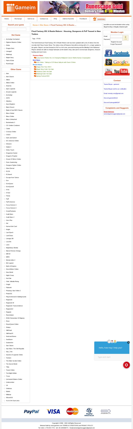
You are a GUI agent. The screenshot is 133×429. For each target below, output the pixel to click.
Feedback (83, 19)
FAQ (55, 19)
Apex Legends (10, 89)
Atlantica (8, 101)
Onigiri (8, 284)
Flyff (7, 199)
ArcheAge (9, 95)
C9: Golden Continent (13, 125)
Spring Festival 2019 (42, 76)
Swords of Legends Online (14, 355)
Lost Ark (8, 241)
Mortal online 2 (10, 260)
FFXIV (8, 193)
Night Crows (10, 275)
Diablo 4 (8, 147)
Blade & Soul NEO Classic (14, 110)
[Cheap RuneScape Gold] (84, 13)
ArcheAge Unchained (12, 39)
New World (9, 272)
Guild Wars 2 (10, 217)
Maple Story (10, 57)
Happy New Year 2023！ (44, 67)
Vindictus (9, 388)
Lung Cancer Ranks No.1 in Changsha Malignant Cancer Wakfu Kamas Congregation (63, 58)
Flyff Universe (10, 202)
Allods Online (10, 82)
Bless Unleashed (11, 119)
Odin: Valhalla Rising (12, 281)
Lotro (7, 245)
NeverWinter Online (12, 269)
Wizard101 (9, 397)
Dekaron (9, 144)
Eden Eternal (10, 168)
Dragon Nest (10, 48)
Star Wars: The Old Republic (15, 348)
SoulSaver (9, 339)
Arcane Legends (11, 92)
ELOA (8, 171)
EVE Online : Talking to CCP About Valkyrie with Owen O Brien (56, 62)
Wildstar (8, 394)
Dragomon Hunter (11, 153)
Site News (44, 25)
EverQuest (9, 183)
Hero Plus (9, 220)
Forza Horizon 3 (11, 205)
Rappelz (8, 312)
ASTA (8, 98)
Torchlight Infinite (11, 373)
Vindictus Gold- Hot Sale (44, 71)
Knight (8, 229)
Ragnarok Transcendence (14, 306)
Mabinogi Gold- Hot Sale (44, 74)
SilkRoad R (9, 333)
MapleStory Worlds (12, 248)
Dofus (8, 45)
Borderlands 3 (10, 122)
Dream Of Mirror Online (13, 159)
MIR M (8, 254)
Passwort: (107, 39)
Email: (106, 36)
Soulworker (9, 342)
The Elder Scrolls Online (13, 361)
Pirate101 (9, 293)
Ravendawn (10, 315)
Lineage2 (9, 51)
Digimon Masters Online (13, 42)
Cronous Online (11, 131)
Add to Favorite (68, 19)
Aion (7, 73)
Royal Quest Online (12, 324)
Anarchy (8, 86)
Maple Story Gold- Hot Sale (45, 69)
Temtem (8, 358)
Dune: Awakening (11, 162)
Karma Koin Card (11, 226)
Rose (7, 321)
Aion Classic (10, 76)
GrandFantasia (11, 211)
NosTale (8, 278)
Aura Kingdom (10, 104)
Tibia (7, 367)
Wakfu (8, 391)
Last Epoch (9, 232)
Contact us (44, 19)
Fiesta (8, 196)
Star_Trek (9, 351)
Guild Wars (9, 214)
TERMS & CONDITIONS (70, 425)
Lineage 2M (9, 238)
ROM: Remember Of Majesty (15, 318)
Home (6, 19)
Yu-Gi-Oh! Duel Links (12, 400)
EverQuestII (10, 186)
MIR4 (7, 257)
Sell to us (31, 19)
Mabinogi (9, 54)
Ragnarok (9, 299)
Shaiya (8, 327)
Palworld (8, 287)
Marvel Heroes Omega (13, 251)
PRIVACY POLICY (87, 425)
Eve (7, 180)
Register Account (116, 42)
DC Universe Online (12, 140)
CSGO (8, 134)
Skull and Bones (11, 336)
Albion (8, 79)
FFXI (7, 189)
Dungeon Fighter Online (13, 165)
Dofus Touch (10, 150)
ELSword (9, 174)
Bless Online (10, 116)
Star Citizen (9, 345)
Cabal (8, 128)
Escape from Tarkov (12, 177)
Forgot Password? (116, 44)
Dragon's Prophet (11, 156)
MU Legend (9, 263)
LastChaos (9, 235)
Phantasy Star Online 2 (13, 290)
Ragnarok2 (9, 309)
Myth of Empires (11, 266)
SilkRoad (9, 330)
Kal (7, 223)
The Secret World (11, 364)
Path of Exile (10, 60)
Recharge (18, 19)
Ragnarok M (10, 303)
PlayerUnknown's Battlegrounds (16, 296)
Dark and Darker (11, 138)
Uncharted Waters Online (14, 379)
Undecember (10, 382)
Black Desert (10, 107)
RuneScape (10, 63)
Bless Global (10, 113)
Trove (8, 376)
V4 (7, 385)
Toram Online (10, 370)
